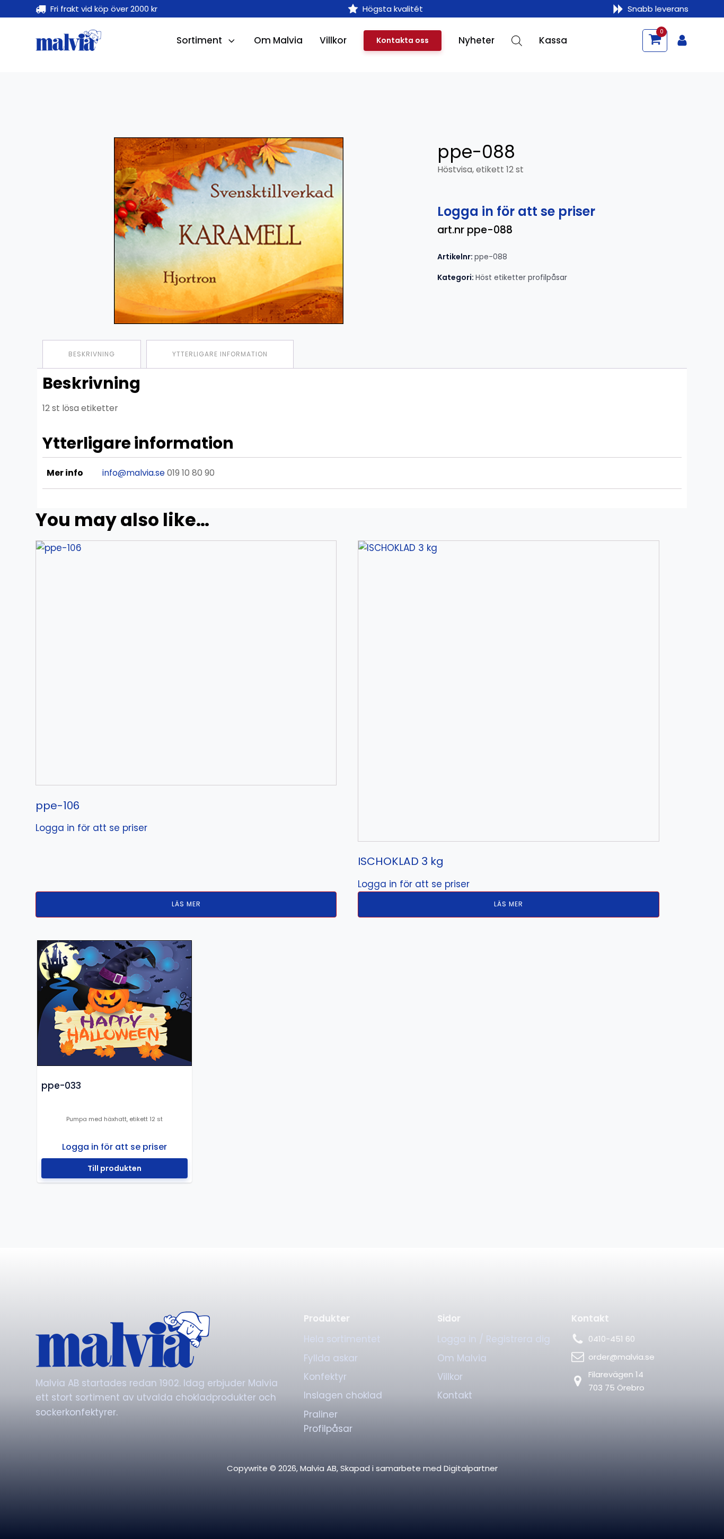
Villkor (333, 40)
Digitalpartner (471, 1468)
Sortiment (199, 40)
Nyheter (476, 40)
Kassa (553, 40)
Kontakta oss (402, 40)
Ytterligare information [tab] (220, 353)
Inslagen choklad (343, 1395)
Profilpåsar (328, 1428)
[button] (654, 40)
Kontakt (454, 1395)
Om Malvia (278, 40)
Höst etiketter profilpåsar (521, 277)
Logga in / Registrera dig (493, 1339)
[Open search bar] (516, 41)
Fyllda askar (331, 1358)
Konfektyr (325, 1376)
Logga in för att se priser (516, 211)
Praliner (321, 1414)
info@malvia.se (133, 473)
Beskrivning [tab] (91, 353)
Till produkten (114, 1167)
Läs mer (186, 903)
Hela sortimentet (342, 1339)
